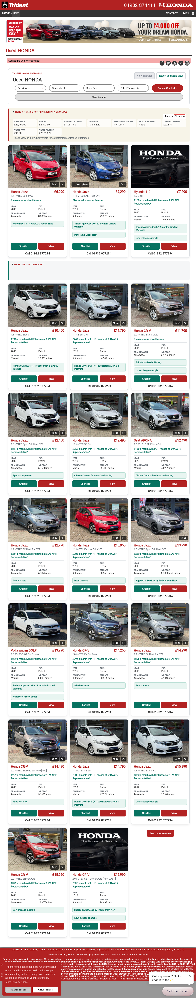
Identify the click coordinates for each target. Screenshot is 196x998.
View (51, 246)
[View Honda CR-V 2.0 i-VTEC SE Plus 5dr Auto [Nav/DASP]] (99, 849)
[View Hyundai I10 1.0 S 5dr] (160, 166)
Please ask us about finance (26, 200)
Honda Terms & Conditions (135, 954)
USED (16, 13)
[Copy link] (180, 63)
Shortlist (23, 246)
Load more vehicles (160, 833)
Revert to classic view (171, 75)
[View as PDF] (187, 63)
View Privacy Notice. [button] (17, 982)
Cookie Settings (84, 954)
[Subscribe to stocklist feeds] (174, 63)
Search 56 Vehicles (167, 88)
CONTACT (172, 13)
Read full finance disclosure (133, 978)
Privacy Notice (67, 954)
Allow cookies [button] (45, 990)
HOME (6, 13)
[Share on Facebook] (161, 63)
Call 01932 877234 (37, 253)
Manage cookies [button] (18, 990)
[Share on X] (168, 63)
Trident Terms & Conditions (106, 954)
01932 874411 (140, 5)
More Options (99, 97)
